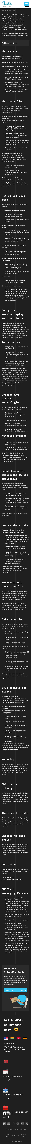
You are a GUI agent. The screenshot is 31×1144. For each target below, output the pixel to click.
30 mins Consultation (12, 1077)
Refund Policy (23, 1135)
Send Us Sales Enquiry (13, 1095)
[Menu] (26, 4)
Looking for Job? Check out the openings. (15, 1113)
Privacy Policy (7, 1135)
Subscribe (9, 990)
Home (4, 10)
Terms (16, 1135)
